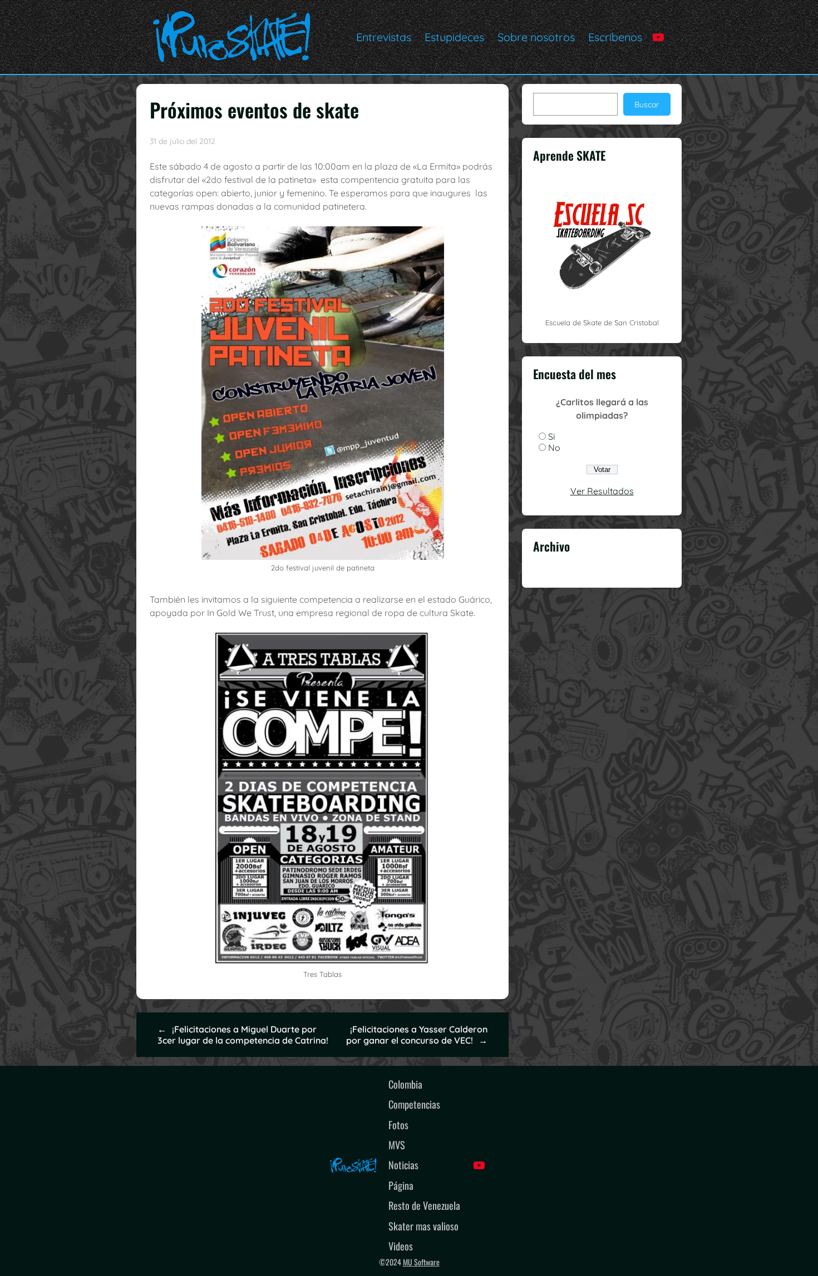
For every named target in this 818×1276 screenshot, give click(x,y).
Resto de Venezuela (424, 1205)
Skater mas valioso (423, 1225)
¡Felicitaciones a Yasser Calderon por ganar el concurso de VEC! (416, 1035)
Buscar (646, 105)
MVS (396, 1144)
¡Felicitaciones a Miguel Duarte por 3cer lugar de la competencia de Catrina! (242, 1035)
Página (400, 1185)
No (554, 447)
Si (551, 436)
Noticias (403, 1164)
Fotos (398, 1124)
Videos (400, 1245)
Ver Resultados (602, 491)
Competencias (414, 1103)
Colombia (405, 1083)
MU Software (421, 1262)
